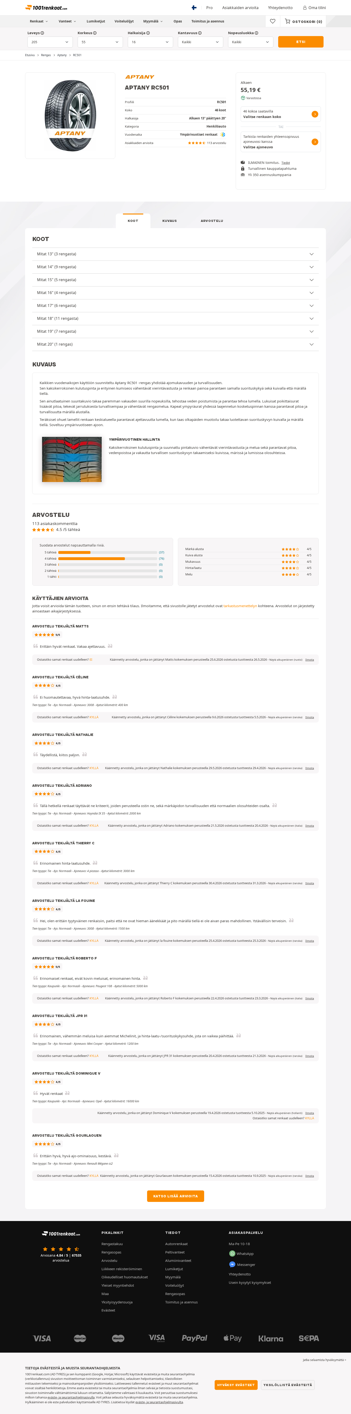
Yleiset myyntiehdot (117, 1285)
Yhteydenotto (280, 7)
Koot (133, 221)
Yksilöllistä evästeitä (288, 1385)
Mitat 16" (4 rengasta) (56, 292)
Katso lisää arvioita (175, 1196)
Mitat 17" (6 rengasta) (56, 305)
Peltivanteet (175, 1252)
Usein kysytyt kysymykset (250, 1282)
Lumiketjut (96, 21)
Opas (178, 21)
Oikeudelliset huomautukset (124, 1277)
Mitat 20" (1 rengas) (55, 344)
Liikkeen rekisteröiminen (121, 1268)
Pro (209, 7)
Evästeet (108, 1310)
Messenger (246, 1264)
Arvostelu (212, 221)
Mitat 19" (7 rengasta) (56, 331)
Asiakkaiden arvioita (240, 7)
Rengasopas (111, 1252)
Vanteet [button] (66, 21)
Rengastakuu (112, 1243)
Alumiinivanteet (178, 1260)
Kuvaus (169, 221)
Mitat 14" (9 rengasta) (56, 266)
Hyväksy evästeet (236, 1385)
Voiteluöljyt (124, 21)
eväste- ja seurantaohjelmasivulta (159, 1402)
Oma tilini (317, 7)
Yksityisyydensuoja (117, 1302)
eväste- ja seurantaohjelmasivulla (71, 1397)
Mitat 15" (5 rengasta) (56, 279)
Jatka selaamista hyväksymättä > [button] (324, 1360)
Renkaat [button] (37, 21)
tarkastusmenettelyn (240, 605)
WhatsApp (245, 1253)
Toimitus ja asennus (207, 21)
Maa (105, 1293)
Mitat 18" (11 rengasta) (57, 318)
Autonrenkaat (176, 1243)
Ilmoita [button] (309, 659)
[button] (103, 552)
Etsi (300, 42)
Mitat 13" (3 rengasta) (56, 254)
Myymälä (151, 21)
